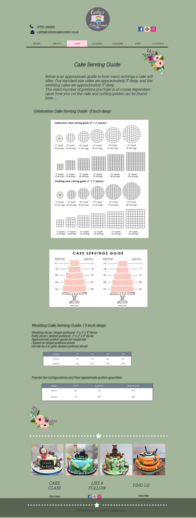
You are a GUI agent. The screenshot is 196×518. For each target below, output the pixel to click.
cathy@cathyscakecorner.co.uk (57, 32)
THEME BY (114, 511)
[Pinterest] (147, 29)
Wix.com (122, 511)
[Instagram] (153, 29)
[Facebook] (140, 29)
